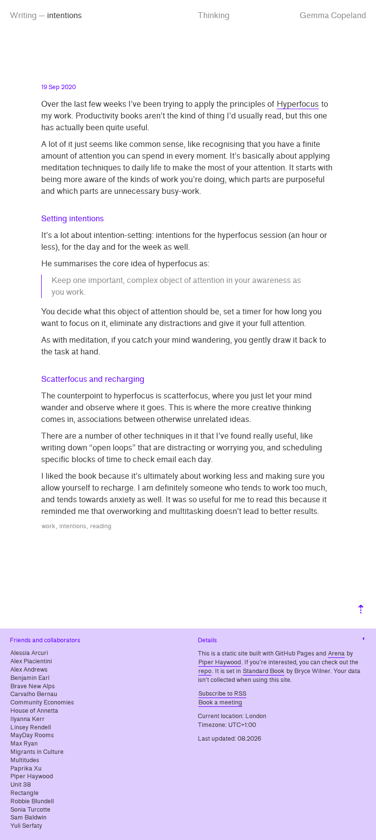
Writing (23, 15)
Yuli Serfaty (26, 825)
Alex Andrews (28, 669)
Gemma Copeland (333, 15)
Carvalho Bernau (33, 694)
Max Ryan (24, 743)
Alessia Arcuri (29, 653)
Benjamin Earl (29, 678)
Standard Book (263, 671)
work (48, 526)
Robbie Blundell (32, 801)
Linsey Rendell (30, 727)
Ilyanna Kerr (27, 719)
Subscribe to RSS (222, 693)
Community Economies (42, 702)
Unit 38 (20, 784)
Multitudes (24, 760)
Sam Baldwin (28, 817)
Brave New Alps (32, 686)
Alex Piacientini (31, 661)
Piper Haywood (31, 776)
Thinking (214, 15)
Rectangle (24, 793)
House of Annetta (34, 710)
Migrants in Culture (37, 751)
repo (205, 671)
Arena (336, 653)
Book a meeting (220, 702)
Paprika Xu (26, 768)
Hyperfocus (298, 104)
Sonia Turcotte (30, 809)
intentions (72, 526)
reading (101, 526)
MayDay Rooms (32, 735)
